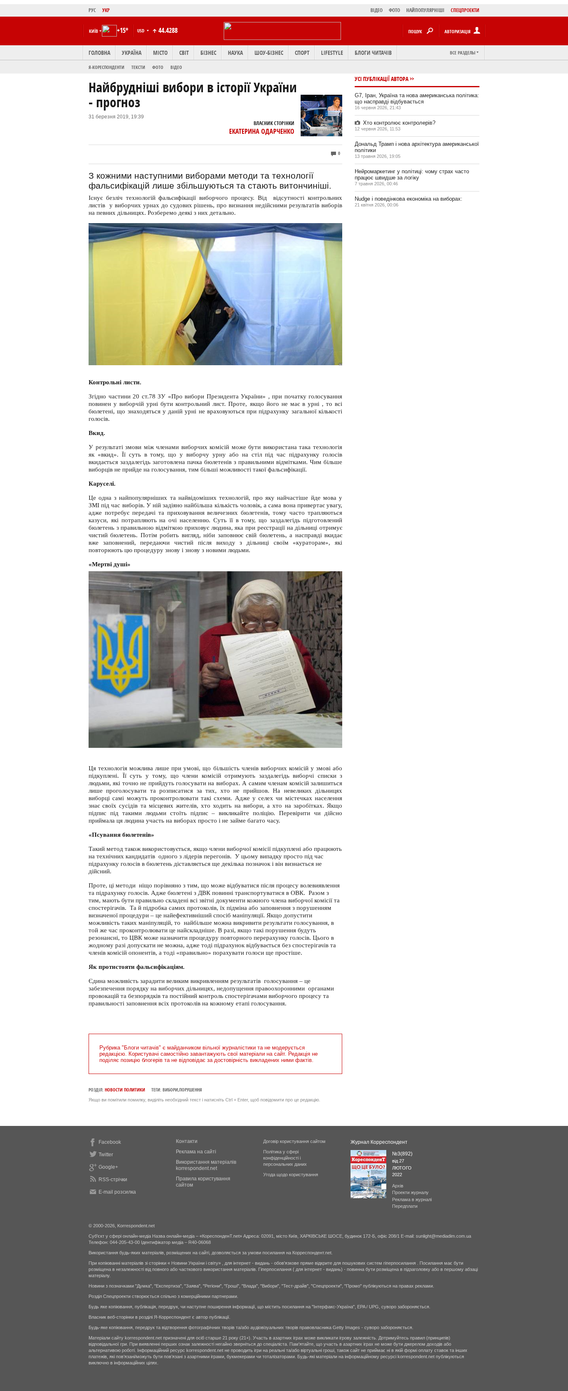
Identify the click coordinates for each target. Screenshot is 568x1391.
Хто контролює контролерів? (399, 123)
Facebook (110, 1142)
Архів (397, 1185)
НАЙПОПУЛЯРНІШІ (425, 10)
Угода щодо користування (290, 1174)
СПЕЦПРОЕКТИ (465, 10)
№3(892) (402, 1154)
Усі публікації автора (381, 79)
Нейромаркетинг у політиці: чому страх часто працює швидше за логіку (412, 174)
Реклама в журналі (412, 1199)
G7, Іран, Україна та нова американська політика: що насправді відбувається (417, 98)
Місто (160, 53)
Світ (184, 53)
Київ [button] (93, 31)
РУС (92, 10)
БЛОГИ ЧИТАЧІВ (373, 53)
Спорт (302, 53)
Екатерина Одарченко (261, 131)
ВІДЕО (376, 10)
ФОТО (394, 10)
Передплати (404, 1206)
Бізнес (208, 53)
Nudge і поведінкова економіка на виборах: (408, 199)
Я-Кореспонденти (106, 67)
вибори (170, 1089)
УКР (106, 10)
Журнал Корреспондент (379, 1142)
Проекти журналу (410, 1192)
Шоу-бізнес (268, 53)
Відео (176, 67)
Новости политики (125, 1089)
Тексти (138, 67)
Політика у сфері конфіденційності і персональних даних (285, 1158)
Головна (99, 53)
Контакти (187, 1141)
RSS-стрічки (113, 1179)
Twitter (106, 1155)
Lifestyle (332, 53)
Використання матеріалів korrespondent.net (206, 1165)
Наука (235, 53)
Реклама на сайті (196, 1152)
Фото (157, 67)
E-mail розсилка (117, 1192)
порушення (190, 1089)
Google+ (108, 1167)
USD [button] (141, 30)
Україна (131, 53)
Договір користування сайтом (294, 1141)
